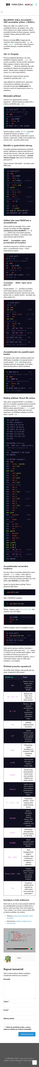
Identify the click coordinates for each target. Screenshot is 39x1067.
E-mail (6, 1010)
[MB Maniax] (19, 4)
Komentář (7, 979)
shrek (19, 958)
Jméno (6, 1001)
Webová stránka (9, 1018)
